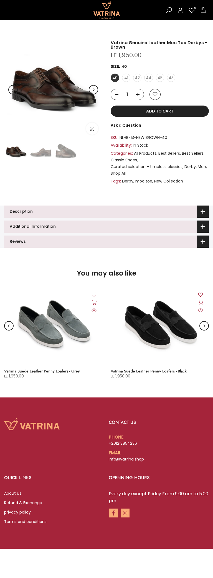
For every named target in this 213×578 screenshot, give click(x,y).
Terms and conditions (25, 521)
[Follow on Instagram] (125, 513)
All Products (145, 153)
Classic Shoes (124, 160)
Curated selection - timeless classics (146, 166)
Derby (190, 166)
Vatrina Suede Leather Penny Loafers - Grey (42, 371)
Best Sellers (169, 153)
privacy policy (17, 512)
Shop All (118, 173)
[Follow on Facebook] (113, 513)
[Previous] (13, 89)
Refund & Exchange (23, 503)
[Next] (93, 89)
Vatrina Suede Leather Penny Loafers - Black (149, 371)
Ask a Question (126, 125)
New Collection (168, 181)
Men (202, 166)
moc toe (143, 181)
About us (12, 493)
